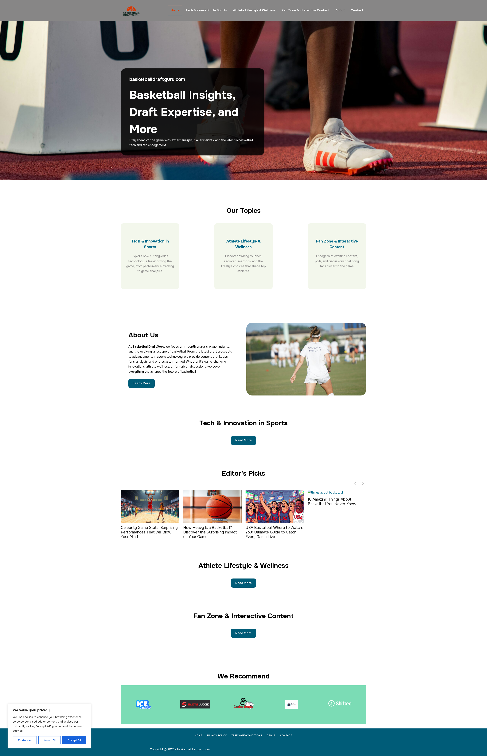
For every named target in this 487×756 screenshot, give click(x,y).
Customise (25, 740)
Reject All (50, 740)
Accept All (74, 740)
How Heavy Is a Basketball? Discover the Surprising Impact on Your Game (148, 532)
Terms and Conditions (246, 735)
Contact (357, 10)
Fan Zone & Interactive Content (305, 10)
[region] (49, 726)
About (340, 10)
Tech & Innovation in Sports (206, 10)
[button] (363, 483)
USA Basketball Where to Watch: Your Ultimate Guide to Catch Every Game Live (212, 532)
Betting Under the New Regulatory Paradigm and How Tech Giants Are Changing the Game (335, 534)
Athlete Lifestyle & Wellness (254, 10)
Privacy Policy (217, 735)
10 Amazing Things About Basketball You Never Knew (270, 501)
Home (175, 10)
